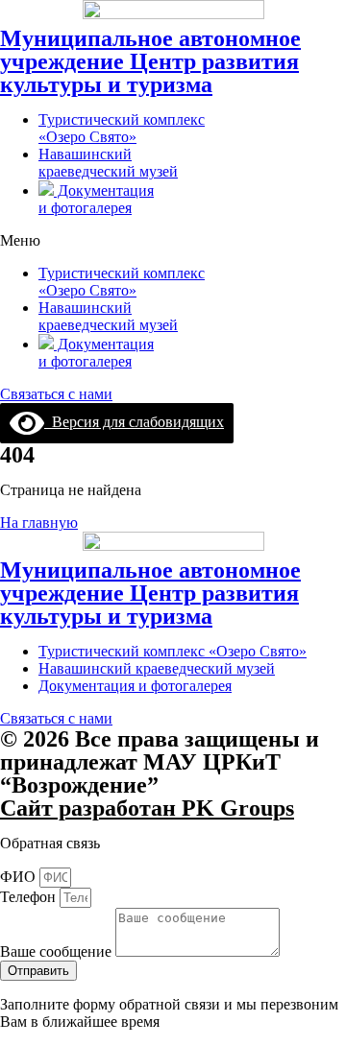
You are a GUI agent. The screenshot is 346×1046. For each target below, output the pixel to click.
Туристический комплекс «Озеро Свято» (121, 128)
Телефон (30, 897)
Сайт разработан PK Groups (147, 808)
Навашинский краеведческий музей (108, 162)
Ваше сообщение (57, 951)
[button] (173, 241)
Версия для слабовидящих (134, 422)
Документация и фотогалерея (96, 199)
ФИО (19, 876)
